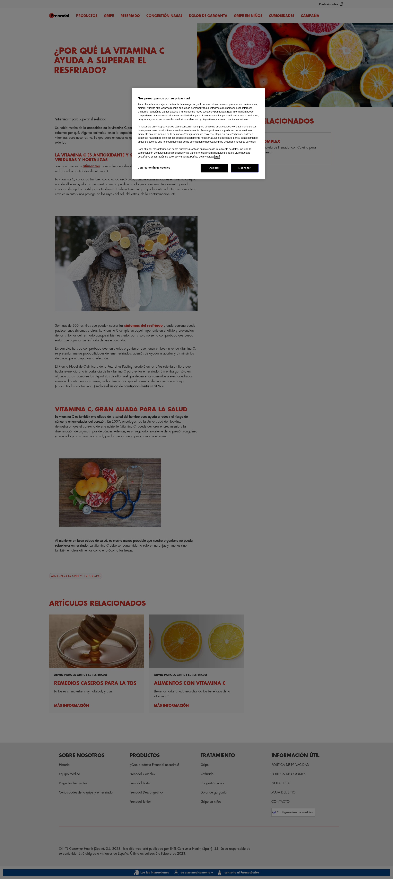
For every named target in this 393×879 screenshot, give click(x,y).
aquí (217, 156)
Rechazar (244, 168)
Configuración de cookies (154, 167)
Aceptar (214, 168)
